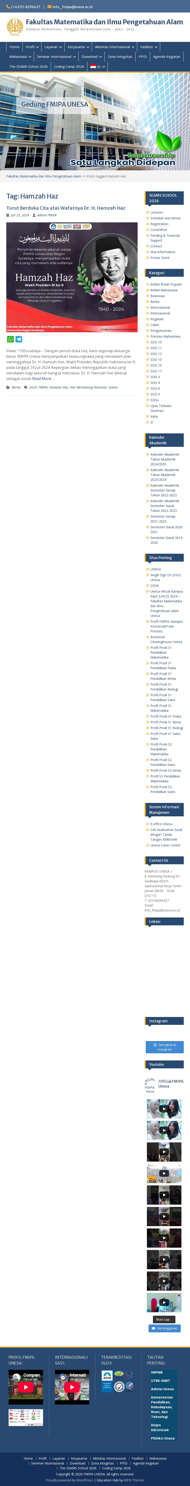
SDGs (154, 400)
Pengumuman (160, 330)
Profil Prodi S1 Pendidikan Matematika (161, 652)
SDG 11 (156, 348)
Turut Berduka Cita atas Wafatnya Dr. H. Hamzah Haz (65, 208)
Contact (156, 246)
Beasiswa (157, 296)
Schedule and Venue (165, 218)
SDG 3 (155, 377)
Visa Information (162, 252)
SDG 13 (156, 359)
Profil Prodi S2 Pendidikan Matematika (161, 749)
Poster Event (160, 257)
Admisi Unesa (162, 1389)
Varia (154, 416)
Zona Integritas (120, 56)
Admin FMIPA (47, 215)
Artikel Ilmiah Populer (166, 284)
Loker (154, 325)
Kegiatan (157, 319)
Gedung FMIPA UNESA (54, 104)
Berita (16, 387)
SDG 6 (155, 388)
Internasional (160, 307)
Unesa (112, 387)
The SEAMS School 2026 (28, 66)
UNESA (155, 569)
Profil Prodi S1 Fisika (165, 716)
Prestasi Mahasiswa (165, 336)
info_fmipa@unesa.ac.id (72, 7)
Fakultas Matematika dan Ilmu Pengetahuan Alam (104, 22)
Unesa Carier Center (165, 845)
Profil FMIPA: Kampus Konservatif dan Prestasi (166, 626)
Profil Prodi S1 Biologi (166, 728)
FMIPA (43, 387)
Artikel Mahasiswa (163, 290)
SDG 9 (155, 394)
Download (90, 56)
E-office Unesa (161, 824)
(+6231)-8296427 (25, 7)
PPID (143, 56)
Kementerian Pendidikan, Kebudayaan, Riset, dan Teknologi (162, 1407)
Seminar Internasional (54, 56)
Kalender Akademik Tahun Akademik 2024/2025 (164, 459)
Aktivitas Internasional (112, 46)
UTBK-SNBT (160, 1380)
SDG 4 (155, 382)
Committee (158, 229)
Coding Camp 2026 (69, 66)
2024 (33, 387)
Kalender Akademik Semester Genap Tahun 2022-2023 (164, 490)
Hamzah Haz (58, 387)
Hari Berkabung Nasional (88, 387)
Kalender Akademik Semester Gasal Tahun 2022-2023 (164, 506)
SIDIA (154, 585)
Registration (159, 224)
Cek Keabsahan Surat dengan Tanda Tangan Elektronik (166, 834)
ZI (151, 422)
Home (14, 46)
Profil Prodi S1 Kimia (165, 722)
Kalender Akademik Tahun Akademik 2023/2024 (164, 475)
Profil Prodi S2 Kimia (165, 770)
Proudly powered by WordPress (69, 1480)
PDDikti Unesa (163, 1438)
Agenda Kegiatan (166, 56)
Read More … (43, 378)
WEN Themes (134, 1480)
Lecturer (156, 212)
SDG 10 (156, 342)
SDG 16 (156, 365)
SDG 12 (156, 353)
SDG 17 (156, 371)
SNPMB (157, 1372)
